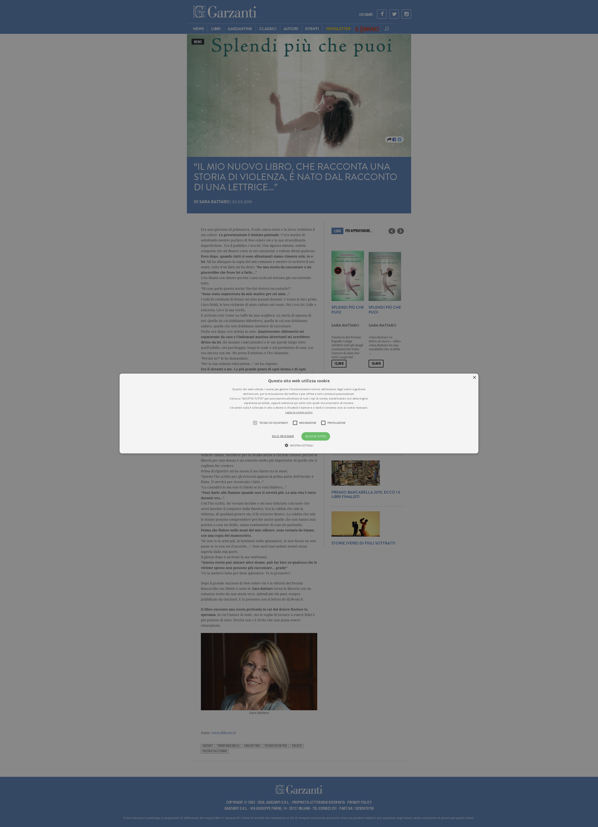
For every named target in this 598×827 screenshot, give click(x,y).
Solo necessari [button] (283, 436)
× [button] (474, 377)
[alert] (299, 413)
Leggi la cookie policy (299, 412)
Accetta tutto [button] (315, 436)
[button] (299, 413)
